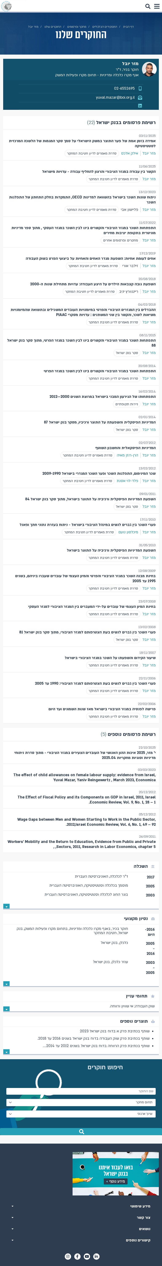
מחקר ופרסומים (76, 27)
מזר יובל (149, 153)
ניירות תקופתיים (126, 404)
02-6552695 (124, 88)
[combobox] (81, 1102)
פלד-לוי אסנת (127, 480)
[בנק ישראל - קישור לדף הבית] (6, 6)
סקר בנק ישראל (127, 353)
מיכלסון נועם (128, 532)
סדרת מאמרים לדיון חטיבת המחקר (91, 153)
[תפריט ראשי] (156, 6)
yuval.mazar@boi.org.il (115, 97)
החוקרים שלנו (53, 27)
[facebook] (77, 1256)
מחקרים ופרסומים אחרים (120, 240)
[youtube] (87, 1256)
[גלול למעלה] (81, 1143)
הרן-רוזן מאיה (127, 455)
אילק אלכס (129, 153)
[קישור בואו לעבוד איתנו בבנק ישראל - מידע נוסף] (81, 1173)
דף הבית (128, 27)
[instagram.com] (68, 1256)
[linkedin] (96, 1256)
